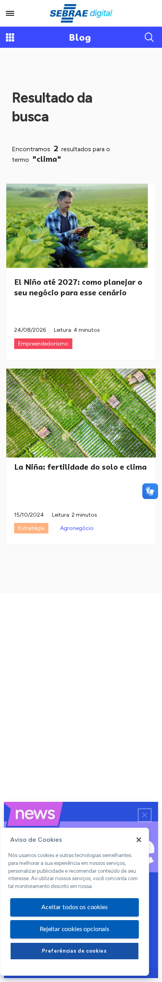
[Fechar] (138, 839)
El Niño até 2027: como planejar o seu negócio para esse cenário (78, 287)
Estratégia (31, 528)
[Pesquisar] (149, 37)
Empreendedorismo (43, 343)
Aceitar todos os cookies (74, 907)
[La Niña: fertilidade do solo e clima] (81, 413)
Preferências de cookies (74, 951)
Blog (80, 37)
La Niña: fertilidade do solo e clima (80, 467)
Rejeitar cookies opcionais (74, 929)
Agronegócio (77, 528)
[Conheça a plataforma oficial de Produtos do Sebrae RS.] (81, 13)
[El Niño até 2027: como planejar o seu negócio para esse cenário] (77, 226)
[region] (74, 902)
